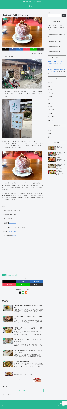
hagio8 (14, 235)
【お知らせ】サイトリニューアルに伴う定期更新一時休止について (56, 28)
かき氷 (10, 275)
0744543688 (12, 223)
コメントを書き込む (23, 390)
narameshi (61, 64)
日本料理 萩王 (12, 231)
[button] (40, 49)
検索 (49, 13)
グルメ (5, 275)
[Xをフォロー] (20, 292)
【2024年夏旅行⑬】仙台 (54, 52)
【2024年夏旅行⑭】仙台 (54, 47)
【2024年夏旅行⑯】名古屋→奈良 (56, 36)
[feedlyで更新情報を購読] (23, 292)
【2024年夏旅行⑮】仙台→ (55, 42)
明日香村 (14, 275)
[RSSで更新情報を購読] (26, 292)
